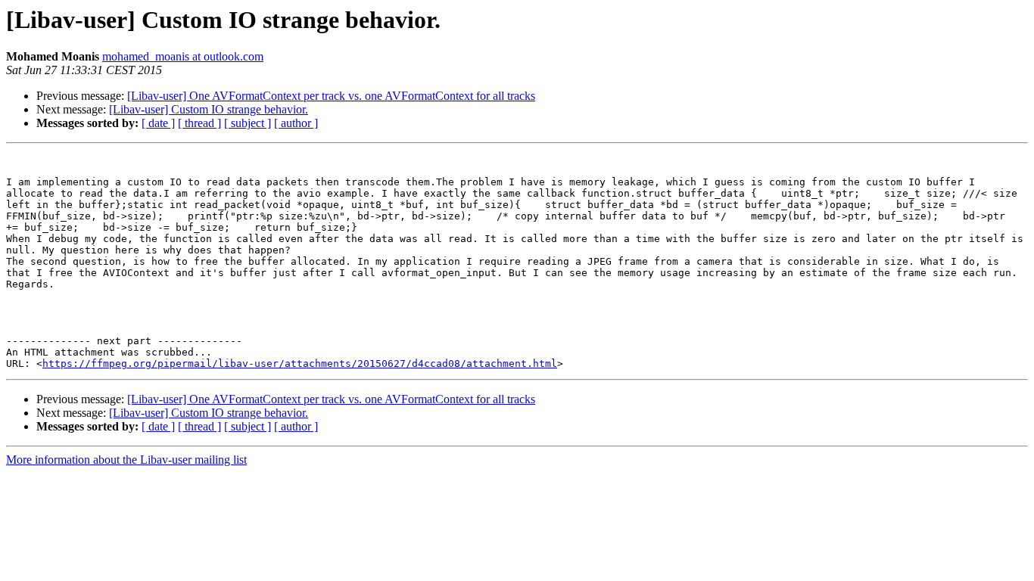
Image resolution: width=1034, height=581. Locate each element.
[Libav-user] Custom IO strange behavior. (208, 109)
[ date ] (158, 123)
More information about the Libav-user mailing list (126, 459)
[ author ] (296, 123)
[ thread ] (199, 123)
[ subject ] (247, 123)
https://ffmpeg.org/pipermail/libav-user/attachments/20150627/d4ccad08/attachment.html (299, 363)
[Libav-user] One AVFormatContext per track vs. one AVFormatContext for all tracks (331, 95)
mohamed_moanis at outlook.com (182, 56)
